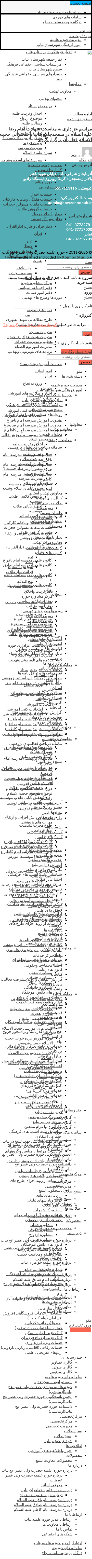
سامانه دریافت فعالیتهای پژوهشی (36, 743)
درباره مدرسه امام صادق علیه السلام (42, 1279)
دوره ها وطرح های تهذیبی (42, 297)
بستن (87, 261)
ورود (87, 334)
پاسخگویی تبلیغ (51, 1190)
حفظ (28, 245)
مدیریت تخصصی (59, 1425)
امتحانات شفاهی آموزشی (22, 713)
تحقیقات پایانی (51, 934)
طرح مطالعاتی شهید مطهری (29, 319)
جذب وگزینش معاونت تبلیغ (31, 1008)
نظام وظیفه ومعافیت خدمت (39, 1001)
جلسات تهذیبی (50, 186)
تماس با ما (63, 1306)
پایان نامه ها (53, 930)
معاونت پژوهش (59, 439)
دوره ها (57, 812)
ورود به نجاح (32, 383)
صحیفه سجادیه (20, 272)
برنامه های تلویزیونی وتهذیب (30, 351)
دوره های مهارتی (39, 615)
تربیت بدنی (53, 1011)
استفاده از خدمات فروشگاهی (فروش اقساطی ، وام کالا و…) (33, 1315)
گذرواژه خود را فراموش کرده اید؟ (30, 324)
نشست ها (55, 826)
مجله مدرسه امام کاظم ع (32, 895)
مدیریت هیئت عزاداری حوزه (29, 336)
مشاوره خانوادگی (39, 1239)
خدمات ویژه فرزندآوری (43, 1090)
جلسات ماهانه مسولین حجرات (27, 204)
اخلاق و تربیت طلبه (27, 113)
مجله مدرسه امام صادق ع (32, 890)
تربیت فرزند (32, 142)
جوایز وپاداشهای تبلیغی (44, 1200)
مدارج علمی (43, 699)
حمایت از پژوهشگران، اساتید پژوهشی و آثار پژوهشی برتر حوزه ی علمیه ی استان (32, 949)
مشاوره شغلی (40, 972)
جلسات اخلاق (41, 194)
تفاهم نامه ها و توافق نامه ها (41, 939)
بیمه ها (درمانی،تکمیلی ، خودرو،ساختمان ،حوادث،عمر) (38, 1073)
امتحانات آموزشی (39, 704)
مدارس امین (43, 1087)
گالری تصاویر (61, 1362)
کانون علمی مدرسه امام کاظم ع (27, 851)
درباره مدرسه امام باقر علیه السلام (44, 1499)
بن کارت (55, 1051)
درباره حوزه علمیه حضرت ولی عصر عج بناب (36, 1470)
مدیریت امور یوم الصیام (33, 346)
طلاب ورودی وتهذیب (46, 502)
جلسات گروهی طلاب (35, 208)
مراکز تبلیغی (52, 1072)
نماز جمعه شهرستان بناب (42, 399)
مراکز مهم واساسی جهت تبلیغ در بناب (32, 1141)
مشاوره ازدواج (40, 982)
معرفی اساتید (52, 1484)
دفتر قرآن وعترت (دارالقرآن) (29, 226)
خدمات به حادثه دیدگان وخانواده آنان (34, 1298)
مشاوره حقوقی (40, 1229)
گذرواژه (84, 315)
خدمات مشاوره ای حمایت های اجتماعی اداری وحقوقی (37, 962)
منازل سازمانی (50, 1308)
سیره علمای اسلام (37, 152)
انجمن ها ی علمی (49, 910)
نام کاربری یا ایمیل (76, 305)
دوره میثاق (43, 181)
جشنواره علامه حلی (47, 807)
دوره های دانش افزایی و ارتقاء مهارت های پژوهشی (28, 535)
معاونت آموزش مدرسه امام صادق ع (33, 425)
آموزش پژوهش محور (45, 905)
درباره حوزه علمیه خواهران (40, 1269)
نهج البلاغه (24, 267)
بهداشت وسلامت (49, 1259)
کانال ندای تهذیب (48, 169)
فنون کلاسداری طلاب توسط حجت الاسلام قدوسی (29, 805)
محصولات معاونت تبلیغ (53, 1227)
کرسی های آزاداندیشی (45, 831)
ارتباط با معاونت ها (57, 1524)
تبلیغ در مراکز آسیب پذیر (33, 1101)
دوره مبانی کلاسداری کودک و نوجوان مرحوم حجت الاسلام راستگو (29, 793)
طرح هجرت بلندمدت (35, 825)
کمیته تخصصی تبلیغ (37, 1018)
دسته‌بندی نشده (79, 118)
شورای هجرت (41, 751)
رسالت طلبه (32, 123)
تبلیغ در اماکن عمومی (36, 1096)
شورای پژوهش (51, 964)
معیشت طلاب (31, 458)
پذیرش (47, 689)
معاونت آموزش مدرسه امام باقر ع (34, 420)
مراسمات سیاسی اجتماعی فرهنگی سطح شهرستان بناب (34, 407)
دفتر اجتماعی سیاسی (35, 287)
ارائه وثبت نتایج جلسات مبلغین (39, 1170)
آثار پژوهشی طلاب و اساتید (41, 802)
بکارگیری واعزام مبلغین (43, 1126)
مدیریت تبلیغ (53, 1003)
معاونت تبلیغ (62, 993)
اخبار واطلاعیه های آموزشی (30, 694)
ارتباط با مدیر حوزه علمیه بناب (48, 1519)
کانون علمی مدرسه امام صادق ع (27, 846)
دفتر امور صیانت (39, 292)
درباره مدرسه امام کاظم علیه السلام (43, 1509)
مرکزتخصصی (61, 1421)
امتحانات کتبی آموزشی (24, 410)
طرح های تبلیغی (50, 1077)
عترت (37, 260)
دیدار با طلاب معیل (47, 213)
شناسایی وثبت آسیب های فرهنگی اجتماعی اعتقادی (36, 1133)
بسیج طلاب (62, 1198)
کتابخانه (56, 707)
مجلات (57, 866)
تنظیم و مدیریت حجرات (33, 341)
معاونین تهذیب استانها (45, 164)
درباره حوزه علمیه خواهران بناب (46, 1489)
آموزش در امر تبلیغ (47, 864)
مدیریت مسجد (40, 331)
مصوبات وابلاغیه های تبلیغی (41, 1175)
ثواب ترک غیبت (31, 463)
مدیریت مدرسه (30, 147)
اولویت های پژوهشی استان (41, 915)
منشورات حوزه (50, 988)
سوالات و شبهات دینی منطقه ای (37, 959)
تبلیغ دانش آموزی (49, 1023)
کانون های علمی (49, 552)
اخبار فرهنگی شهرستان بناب (49, 394)
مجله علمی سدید (29, 880)
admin (76, 155)
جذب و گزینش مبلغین (45, 1116)
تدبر (29, 240)
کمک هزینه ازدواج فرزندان (42, 1337)
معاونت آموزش (59, 664)
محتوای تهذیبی (51, 434)
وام (59, 1041)
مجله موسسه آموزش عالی (31, 900)
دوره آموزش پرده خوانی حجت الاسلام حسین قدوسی (28, 781)
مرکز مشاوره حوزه (36, 282)
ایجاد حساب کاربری (76, 351)
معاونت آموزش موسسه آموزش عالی (31, 434)
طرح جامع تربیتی (39, 625)
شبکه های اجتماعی (57, 1534)
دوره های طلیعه (39, 309)
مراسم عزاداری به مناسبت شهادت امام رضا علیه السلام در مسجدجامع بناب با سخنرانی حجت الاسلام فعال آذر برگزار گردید (46, 134)
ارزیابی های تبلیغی (48, 1195)
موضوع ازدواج (30, 118)
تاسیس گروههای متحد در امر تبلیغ (36, 1146)
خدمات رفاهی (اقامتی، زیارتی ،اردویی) (32, 1347)
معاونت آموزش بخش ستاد (41, 363)
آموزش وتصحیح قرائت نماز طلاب (19, 569)
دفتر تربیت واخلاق (38, 591)
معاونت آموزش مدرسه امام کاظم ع (33, 429)
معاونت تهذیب (61, 429)
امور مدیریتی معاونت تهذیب (41, 635)
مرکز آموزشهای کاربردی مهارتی (37, 998)
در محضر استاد (41, 439)
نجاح (48, 375)
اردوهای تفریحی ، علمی (44, 1352)
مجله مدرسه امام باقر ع (33, 885)
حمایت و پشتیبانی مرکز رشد (40, 1249)
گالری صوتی (62, 1367)
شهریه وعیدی (52, 1268)
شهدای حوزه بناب (58, 1440)
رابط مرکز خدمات (47, 955)
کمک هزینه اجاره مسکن (44, 1332)
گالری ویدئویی (61, 1371)
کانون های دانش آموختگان (41, 992)
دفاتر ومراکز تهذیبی (46, 218)
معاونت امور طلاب (57, 1205)
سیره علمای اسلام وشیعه (21, 159)
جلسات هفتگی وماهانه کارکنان (27, 199)
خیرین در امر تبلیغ (49, 1111)
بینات (48, 1092)
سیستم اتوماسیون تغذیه (53, 1381)
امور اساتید (43, 371)
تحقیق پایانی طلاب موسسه (21, 797)
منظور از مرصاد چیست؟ (22, 137)
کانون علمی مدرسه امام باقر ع (28, 841)
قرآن (38, 233)
